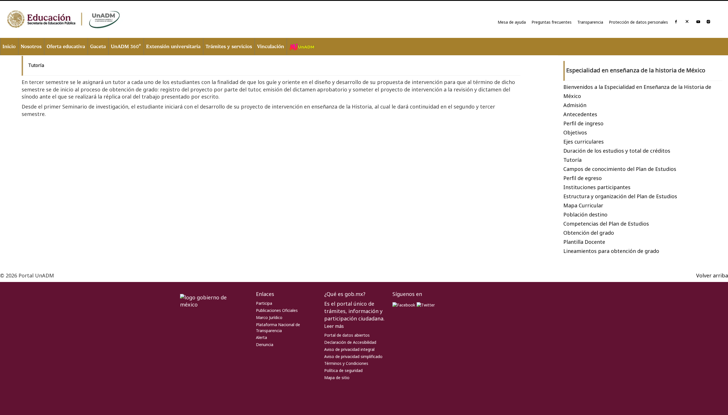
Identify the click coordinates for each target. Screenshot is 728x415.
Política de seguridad (343, 370)
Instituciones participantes (596, 187)
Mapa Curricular (583, 205)
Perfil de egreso (582, 178)
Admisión (574, 105)
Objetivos (575, 132)
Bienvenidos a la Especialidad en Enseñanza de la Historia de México (637, 91)
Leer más (334, 326)
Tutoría (572, 159)
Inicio (9, 46)
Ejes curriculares (583, 141)
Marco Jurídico (269, 317)
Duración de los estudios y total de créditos (616, 150)
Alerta (261, 337)
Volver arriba (712, 275)
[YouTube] (698, 22)
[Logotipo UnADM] (71, 19)
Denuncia (264, 344)
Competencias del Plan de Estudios (606, 223)
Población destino (585, 214)
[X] (687, 22)
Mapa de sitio (336, 377)
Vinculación (270, 46)
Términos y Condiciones (346, 363)
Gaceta (98, 46)
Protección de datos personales (638, 22)
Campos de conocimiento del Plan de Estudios (619, 168)
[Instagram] (708, 22)
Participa (264, 303)
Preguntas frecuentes (551, 22)
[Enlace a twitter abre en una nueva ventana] (426, 304)
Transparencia (590, 22)
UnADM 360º (126, 46)
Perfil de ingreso (583, 123)
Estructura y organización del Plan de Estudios (620, 196)
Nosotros (31, 46)
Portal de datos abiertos (347, 335)
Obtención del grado (588, 232)
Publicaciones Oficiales (277, 310)
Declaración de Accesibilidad (350, 342)
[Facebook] (676, 22)
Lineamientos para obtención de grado (611, 251)
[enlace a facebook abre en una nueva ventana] (403, 304)
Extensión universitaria (173, 46)
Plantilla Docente (584, 241)
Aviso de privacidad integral (349, 349)
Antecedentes (580, 114)
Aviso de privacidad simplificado (353, 356)
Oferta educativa (66, 46)
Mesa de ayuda (512, 22)
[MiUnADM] (302, 46)
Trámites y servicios (229, 46)
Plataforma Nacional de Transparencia (278, 327)
